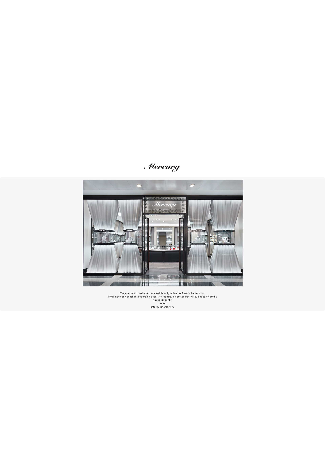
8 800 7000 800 (162, 300)
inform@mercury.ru (162, 307)
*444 (163, 303)
